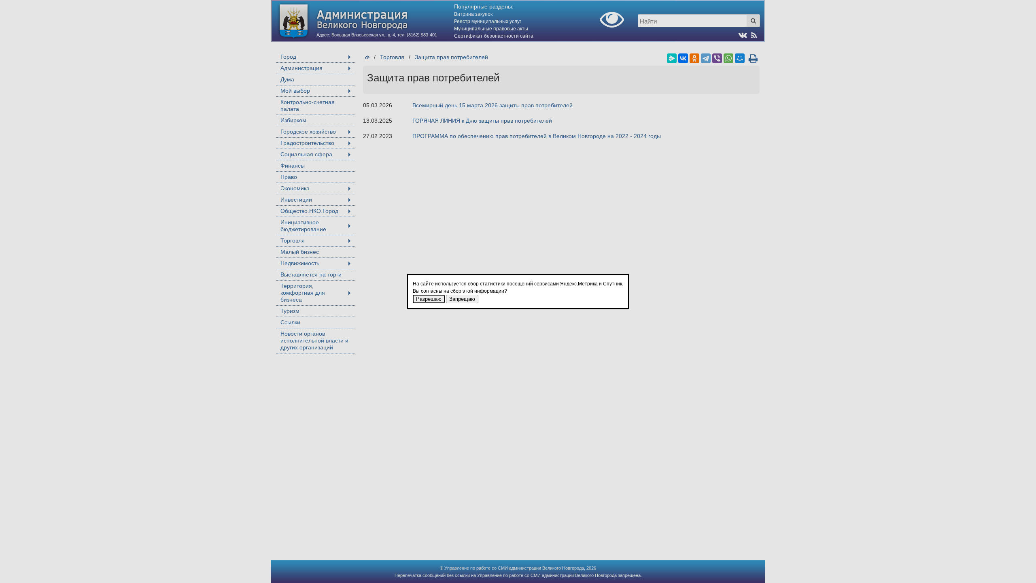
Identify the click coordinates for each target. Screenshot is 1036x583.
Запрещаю (462, 299)
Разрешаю (429, 299)
